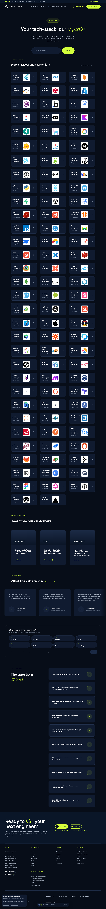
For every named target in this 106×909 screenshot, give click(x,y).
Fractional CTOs (9, 856)
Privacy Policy (63, 896)
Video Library (81, 863)
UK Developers (35, 885)
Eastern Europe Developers (39, 876)
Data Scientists (9, 865)
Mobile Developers (10, 858)
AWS (32, 861)
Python (33, 856)
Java (32, 865)
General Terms (50, 896)
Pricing (57, 856)
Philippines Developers (37, 880)
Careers (58, 861)
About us (58, 854)
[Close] (25, 896)
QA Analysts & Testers (11, 861)
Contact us (59, 863)
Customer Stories (82, 851)
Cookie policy (6, 904)
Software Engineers (10, 851)
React (32, 851)
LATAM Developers (36, 878)
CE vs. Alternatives (82, 854)
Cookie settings (84, 896)
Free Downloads (81, 858)
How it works (59, 851)
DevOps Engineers (10, 863)
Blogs (78, 856)
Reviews (58, 858)
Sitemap (73, 896)
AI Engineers (8, 854)
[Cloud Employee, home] (14, 6)
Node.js (33, 854)
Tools (78, 861)
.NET (32, 863)
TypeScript (34, 858)
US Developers (35, 883)
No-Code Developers (11, 867)
